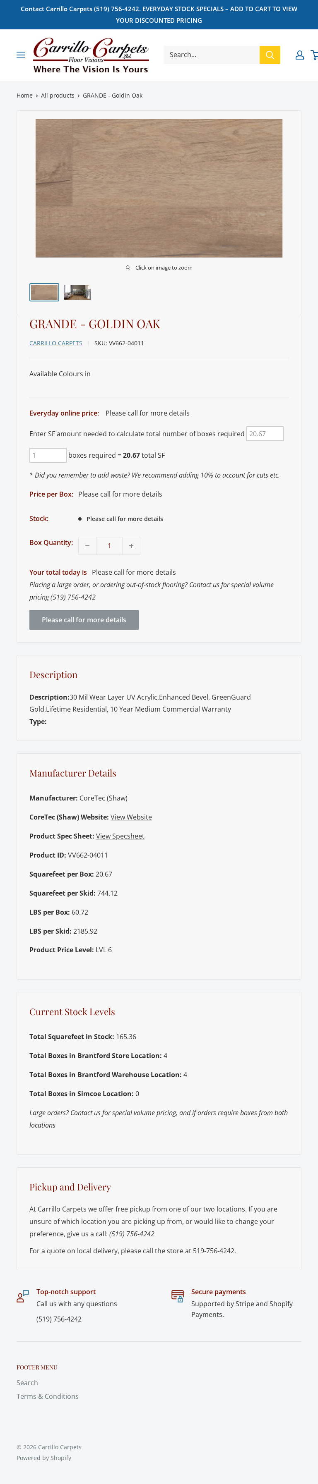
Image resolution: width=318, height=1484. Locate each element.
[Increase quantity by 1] (131, 545)
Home (25, 95)
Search (27, 1382)
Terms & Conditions (48, 1396)
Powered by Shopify (44, 1458)
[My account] (300, 55)
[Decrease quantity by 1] (87, 545)
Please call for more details (84, 619)
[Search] (270, 55)
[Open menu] (21, 55)
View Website (131, 817)
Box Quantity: (51, 542)
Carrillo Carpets (55, 343)
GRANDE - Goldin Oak (112, 95)
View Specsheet (120, 836)
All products (58, 95)
